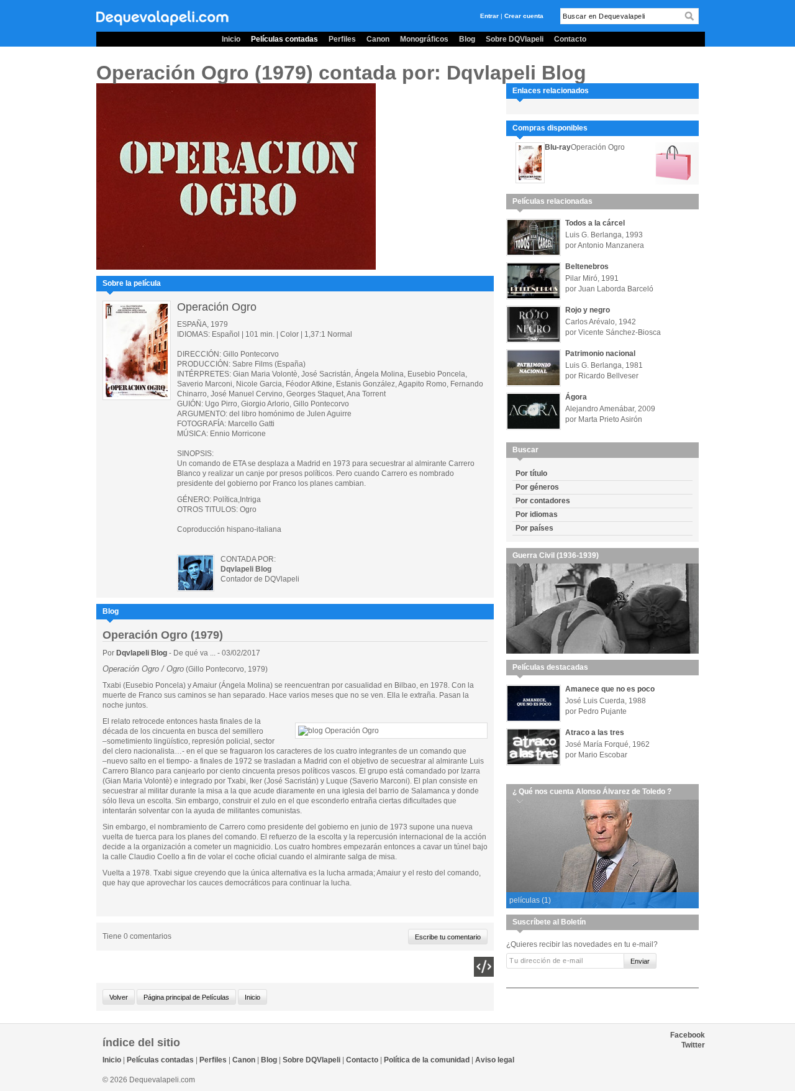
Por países (534, 528)
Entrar (489, 15)
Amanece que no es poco (610, 689)
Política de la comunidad (427, 1060)
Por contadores (543, 500)
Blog (467, 39)
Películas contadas (284, 39)
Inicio (231, 39)
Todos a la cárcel (595, 223)
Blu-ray (558, 147)
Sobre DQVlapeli (514, 39)
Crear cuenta (523, 15)
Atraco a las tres (594, 732)
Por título (531, 473)
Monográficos (424, 39)
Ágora (576, 397)
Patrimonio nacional (600, 353)
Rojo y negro (587, 310)
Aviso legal (494, 1060)
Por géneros (537, 487)
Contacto (570, 39)
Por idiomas (537, 514)
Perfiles (342, 39)
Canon (377, 39)
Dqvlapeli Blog (142, 653)
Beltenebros (587, 266)
